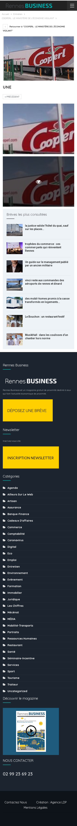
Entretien (13, 566)
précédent (12, 96)
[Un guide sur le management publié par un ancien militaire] (15, 266)
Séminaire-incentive (21, 658)
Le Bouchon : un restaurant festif (44, 316)
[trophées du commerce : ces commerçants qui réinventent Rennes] (15, 248)
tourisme (13, 678)
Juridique (13, 599)
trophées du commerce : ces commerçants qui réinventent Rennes (43, 247)
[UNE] (38, 129)
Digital (11, 547)
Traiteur (12, 684)
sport (11, 671)
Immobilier (14, 592)
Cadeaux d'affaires (20, 520)
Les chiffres (15, 605)
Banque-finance (18, 514)
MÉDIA (11, 619)
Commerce (14, 527)
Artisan (12, 501)
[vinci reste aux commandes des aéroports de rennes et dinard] (15, 285)
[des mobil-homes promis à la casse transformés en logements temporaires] (15, 303)
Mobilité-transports (20, 625)
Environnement (17, 573)
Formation (14, 586)
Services (13, 665)
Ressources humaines (22, 638)
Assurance (14, 507)
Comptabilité (16, 534)
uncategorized (17, 691)
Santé (11, 651)
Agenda (12, 488)
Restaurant (14, 645)
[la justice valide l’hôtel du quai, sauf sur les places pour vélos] (15, 230)
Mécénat (13, 612)
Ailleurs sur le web (20, 494)
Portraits (13, 632)
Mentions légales (35, 807)
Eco (9, 553)
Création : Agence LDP (51, 802)
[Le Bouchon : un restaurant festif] (15, 321)
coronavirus (15, 540)
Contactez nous (15, 802)
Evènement (15, 579)
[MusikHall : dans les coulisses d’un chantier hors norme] (15, 339)
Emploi (11, 560)
